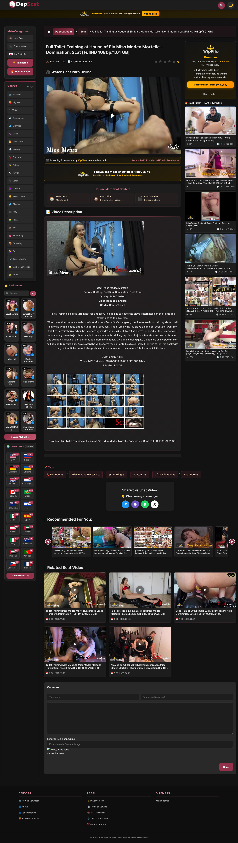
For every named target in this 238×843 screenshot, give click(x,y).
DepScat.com (63, 31)
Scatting (138, 474)
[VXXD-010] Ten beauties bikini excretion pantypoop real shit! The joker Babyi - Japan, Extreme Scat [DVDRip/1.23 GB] (69, 554)
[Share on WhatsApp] (145, 504)
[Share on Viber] (135, 504)
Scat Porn (190, 474)
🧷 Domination (163, 474)
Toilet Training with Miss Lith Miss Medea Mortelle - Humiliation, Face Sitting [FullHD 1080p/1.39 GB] (74, 666)
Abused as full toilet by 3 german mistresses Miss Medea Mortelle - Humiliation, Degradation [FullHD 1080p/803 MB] (138, 666)
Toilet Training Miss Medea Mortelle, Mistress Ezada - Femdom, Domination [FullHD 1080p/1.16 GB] (74, 612)
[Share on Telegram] (125, 504)
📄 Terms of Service (97, 806)
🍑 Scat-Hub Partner (29, 818)
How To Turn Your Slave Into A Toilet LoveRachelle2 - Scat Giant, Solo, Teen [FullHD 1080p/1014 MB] (210, 181)
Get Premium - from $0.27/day (210, 84)
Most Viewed (20, 71)
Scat (83, 31)
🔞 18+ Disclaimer (96, 812)
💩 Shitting (115, 474)
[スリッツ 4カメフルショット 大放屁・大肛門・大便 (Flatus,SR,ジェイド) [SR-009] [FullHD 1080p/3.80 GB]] (210, 291)
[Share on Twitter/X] (155, 504)
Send (226, 767)
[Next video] (232, 542)
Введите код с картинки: (61, 738)
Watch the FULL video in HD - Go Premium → (155, 160)
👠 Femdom (53, 474)
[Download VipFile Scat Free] (24, 4)
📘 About (23, 806)
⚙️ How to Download (29, 800)
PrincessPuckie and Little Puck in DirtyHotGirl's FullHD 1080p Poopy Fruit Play (208, 139)
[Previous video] (48, 542)
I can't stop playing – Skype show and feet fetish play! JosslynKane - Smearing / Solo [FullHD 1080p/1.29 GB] (208, 352)
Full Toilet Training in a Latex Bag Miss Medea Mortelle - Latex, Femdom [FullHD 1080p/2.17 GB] (138, 612)
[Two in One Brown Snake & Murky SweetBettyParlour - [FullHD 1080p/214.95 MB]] (210, 248)
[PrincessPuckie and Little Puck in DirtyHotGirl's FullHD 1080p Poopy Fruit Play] (210, 120)
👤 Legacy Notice (27, 812)
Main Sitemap (162, 800)
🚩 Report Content (96, 824)
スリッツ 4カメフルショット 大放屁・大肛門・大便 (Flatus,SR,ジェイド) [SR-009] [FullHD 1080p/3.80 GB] (209, 309)
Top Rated (20, 62)
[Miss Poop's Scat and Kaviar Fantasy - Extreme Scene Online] (210, 206)
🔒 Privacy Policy (95, 800)
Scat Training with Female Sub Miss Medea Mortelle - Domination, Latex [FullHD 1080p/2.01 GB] (205, 612)
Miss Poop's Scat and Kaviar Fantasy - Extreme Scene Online (208, 224)
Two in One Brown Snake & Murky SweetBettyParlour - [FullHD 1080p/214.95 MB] (208, 267)
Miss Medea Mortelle (84, 474)
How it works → (210, 94)
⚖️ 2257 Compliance (97, 818)
